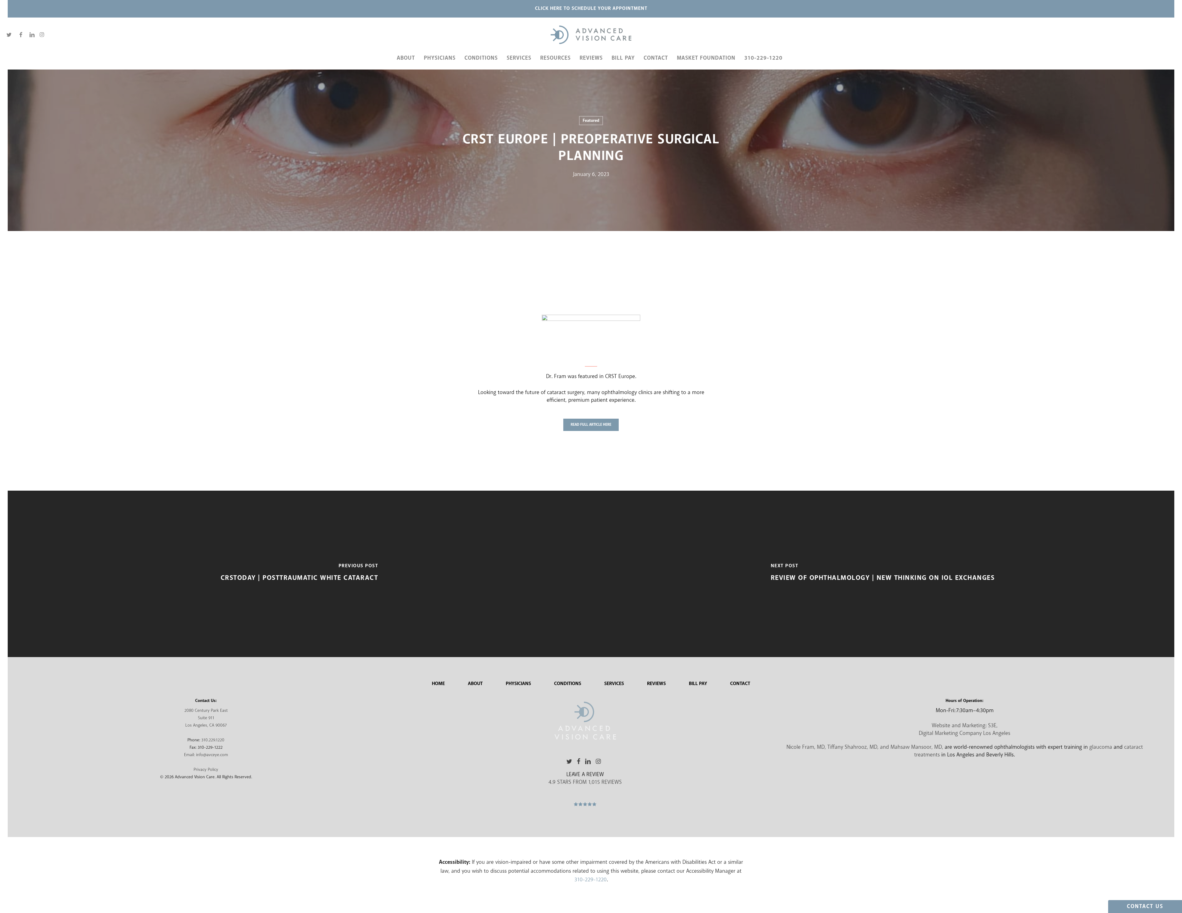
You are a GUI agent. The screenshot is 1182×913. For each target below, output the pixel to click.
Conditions (567, 683)
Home (438, 683)
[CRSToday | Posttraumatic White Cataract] (299, 574)
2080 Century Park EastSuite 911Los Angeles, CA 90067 (206, 718)
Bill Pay (698, 683)
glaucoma (1100, 747)
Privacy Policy (206, 770)
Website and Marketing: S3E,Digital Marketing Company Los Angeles (964, 729)
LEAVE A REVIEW (585, 774)
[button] (591, 425)
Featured (591, 121)
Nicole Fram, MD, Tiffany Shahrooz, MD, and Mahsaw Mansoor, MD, (864, 747)
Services (614, 683)
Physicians (518, 683)
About (475, 683)
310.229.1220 (212, 740)
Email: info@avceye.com (206, 755)
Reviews (656, 683)
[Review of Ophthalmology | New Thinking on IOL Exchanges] (882, 574)
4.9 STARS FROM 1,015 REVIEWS (585, 782)
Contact (740, 683)
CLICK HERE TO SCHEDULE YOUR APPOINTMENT (591, 8)
